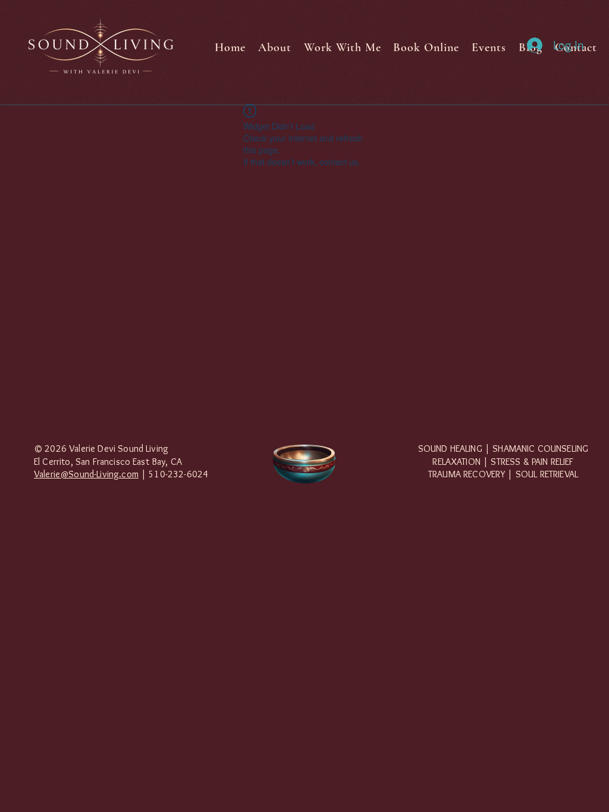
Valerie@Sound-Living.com (86, 474)
